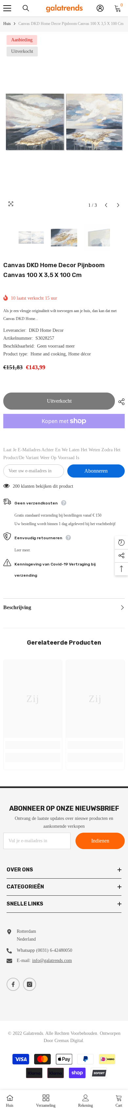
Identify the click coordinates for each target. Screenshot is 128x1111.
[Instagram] (29, 984)
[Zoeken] (26, 8)
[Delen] (120, 402)
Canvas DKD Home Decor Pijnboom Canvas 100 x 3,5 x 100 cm (54, 270)
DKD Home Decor (46, 330)
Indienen (100, 841)
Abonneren (96, 471)
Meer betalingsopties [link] (64, 432)
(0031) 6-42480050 (54, 950)
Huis (7, 23)
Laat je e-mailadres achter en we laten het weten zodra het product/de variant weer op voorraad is (61, 453)
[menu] (7, 8)
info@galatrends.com (52, 960)
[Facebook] (13, 984)
